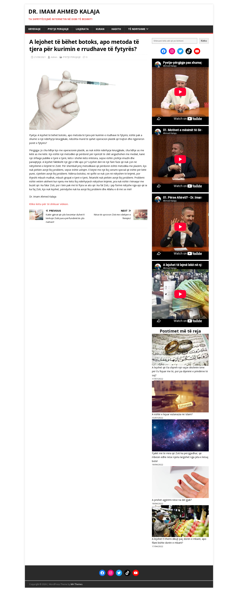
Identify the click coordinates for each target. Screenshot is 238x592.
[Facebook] (163, 51)
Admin (54, 57)
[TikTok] (189, 51)
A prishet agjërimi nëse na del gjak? (172, 500)
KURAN (100, 29)
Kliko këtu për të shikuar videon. (49, 204)
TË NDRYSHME (136, 29)
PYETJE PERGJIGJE (58, 29)
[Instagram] (172, 51)
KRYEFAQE (34, 29)
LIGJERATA (82, 29)
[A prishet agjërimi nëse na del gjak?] (180, 482)
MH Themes (76, 584)
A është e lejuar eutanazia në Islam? (172, 414)
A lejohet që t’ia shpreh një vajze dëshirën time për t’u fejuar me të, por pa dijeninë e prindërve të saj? (180, 371)
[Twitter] (180, 51)
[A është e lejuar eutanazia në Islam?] (180, 396)
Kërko (204, 41)
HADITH (116, 29)
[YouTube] (197, 51)
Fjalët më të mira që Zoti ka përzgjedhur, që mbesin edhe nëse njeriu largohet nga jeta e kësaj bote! (180, 457)
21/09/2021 (40, 57)
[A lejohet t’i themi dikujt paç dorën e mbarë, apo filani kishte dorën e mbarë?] (180, 521)
